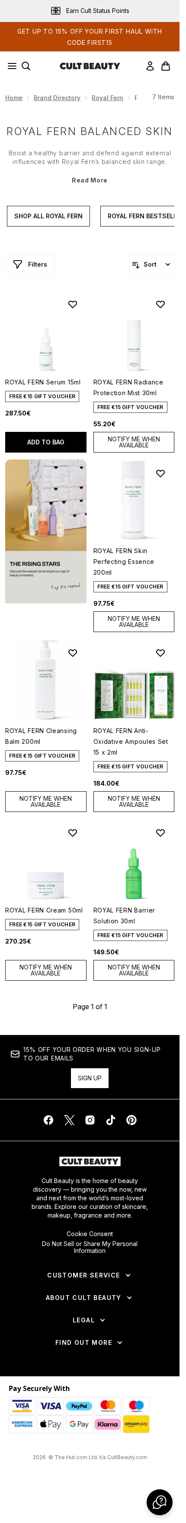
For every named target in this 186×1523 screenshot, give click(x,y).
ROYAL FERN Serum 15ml (43, 382)
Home (13, 97)
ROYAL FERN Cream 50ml (44, 910)
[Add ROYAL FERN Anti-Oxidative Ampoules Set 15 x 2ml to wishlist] (160, 652)
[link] (150, 66)
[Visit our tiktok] (110, 1120)
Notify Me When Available (134, 442)
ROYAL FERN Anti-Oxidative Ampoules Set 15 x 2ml (130, 741)
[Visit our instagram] (90, 1120)
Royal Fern (107, 97)
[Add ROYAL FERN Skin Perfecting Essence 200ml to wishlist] (160, 473)
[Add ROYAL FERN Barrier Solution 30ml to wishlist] (160, 832)
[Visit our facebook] (48, 1120)
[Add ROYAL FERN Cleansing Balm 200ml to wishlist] (72, 652)
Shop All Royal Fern (48, 216)
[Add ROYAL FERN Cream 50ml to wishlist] (72, 832)
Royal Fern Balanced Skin (89, 131)
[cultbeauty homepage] (90, 66)
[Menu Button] (9, 66)
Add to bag (45, 442)
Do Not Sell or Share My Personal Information (90, 1247)
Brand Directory (57, 97)
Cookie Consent (90, 1233)
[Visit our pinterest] (131, 1120)
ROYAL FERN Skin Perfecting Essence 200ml (124, 561)
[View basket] (166, 66)
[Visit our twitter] (69, 1120)
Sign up (90, 1078)
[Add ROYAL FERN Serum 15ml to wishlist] (72, 304)
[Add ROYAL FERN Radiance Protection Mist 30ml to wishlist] (160, 304)
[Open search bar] (26, 66)
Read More (90, 180)
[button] (46, 531)
